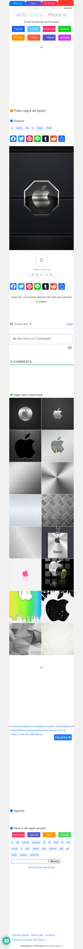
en (67, 848)
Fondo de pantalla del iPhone (28, 939)
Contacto (50, 935)
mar (27, 848)
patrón (25, 842)
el (62, 842)
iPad (33, 37)
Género (34, 28)
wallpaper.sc (56, 946)
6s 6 (33, 3)
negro (36, 848)
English (45, 8)
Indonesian (56, 8)
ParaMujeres (49, 28)
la (33, 128)
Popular (18, 28)
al (49, 842)
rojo (44, 848)
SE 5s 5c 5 (50, 3)
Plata (49, 128)
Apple (19, 128)
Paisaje (65, 834)
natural (52, 848)
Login (69, 324)
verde (15, 848)
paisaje (36, 842)
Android (64, 37)
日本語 (35, 8)
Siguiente (61, 737)
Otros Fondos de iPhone (41, 867)
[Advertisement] (41, 73)
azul (56, 842)
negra (40, 128)
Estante (64, 28)
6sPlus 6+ (17, 3)
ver (68, 842)
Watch (50, 37)
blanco (23, 855)
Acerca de (37, 935)
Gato (49, 834)
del (61, 848)
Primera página (20, 935)
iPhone (18, 37)
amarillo (34, 855)
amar (14, 855)
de (27, 128)
